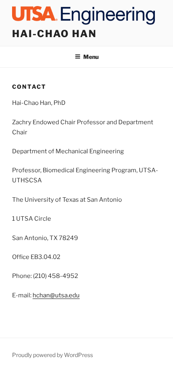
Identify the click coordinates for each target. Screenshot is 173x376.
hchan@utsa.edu (56, 295)
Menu (91, 56)
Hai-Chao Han (54, 34)
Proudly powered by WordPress (52, 354)
